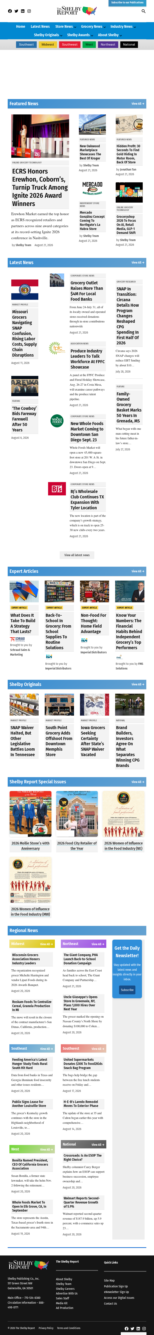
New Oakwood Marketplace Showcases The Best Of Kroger (90, 152)
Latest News (40, 26)
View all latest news (77, 555)
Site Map (109, 1280)
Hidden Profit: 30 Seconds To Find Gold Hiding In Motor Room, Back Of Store (128, 154)
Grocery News (91, 26)
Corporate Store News (82, 275)
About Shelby (108, 35)
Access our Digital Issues (119, 1298)
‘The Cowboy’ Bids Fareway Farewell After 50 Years (24, 419)
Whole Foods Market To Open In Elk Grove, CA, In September (29, 1206)
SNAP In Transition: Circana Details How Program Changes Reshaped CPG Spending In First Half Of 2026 (128, 316)
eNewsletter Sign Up (116, 1292)
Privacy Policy (46, 1328)
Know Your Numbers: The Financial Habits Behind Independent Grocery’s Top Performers (129, 631)
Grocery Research (126, 281)
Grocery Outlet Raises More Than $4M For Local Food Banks (87, 291)
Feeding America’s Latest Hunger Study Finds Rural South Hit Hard (29, 1064)
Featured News (87, 139)
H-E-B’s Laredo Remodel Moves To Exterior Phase (81, 1104)
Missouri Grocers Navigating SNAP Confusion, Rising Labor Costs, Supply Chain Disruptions (24, 333)
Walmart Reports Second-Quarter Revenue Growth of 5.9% (82, 1202)
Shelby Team (23, 245)
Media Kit (61, 1303)
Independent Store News (89, 204)
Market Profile (20, 304)
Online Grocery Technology (27, 162)
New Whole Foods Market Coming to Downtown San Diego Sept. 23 (87, 431)
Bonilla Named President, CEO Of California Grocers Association (30, 1164)
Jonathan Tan (128, 169)
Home (20, 26)
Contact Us (110, 1303)
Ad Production (64, 1308)
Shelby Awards (78, 35)
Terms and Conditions (68, 1328)
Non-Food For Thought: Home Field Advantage (93, 623)
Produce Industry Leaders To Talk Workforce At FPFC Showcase (88, 359)
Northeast (108, 44)
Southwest (70, 44)
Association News (79, 343)
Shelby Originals (46, 35)
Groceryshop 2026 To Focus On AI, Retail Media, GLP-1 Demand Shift (126, 225)
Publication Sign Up (116, 1286)
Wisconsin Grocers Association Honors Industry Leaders (26, 959)
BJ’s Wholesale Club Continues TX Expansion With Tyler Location (87, 499)
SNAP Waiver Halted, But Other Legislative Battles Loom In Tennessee (23, 741)
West (89, 44)
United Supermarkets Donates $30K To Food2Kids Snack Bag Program (83, 1064)
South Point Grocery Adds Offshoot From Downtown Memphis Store (59, 741)
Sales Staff (62, 1298)
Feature (16, 401)
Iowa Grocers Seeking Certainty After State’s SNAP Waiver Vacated (93, 741)
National (129, 44)
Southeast (26, 44)
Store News (64, 26)
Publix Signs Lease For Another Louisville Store (29, 1104)
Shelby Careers (65, 1289)
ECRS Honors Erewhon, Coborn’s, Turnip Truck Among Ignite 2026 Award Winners (40, 187)
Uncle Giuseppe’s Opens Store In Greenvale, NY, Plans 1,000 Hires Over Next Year (80, 1003)
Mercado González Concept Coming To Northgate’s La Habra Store (92, 220)
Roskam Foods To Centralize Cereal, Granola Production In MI (31, 1006)
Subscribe (127, 990)
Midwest (48, 44)
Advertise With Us (67, 1293)
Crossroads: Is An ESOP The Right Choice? (83, 1157)
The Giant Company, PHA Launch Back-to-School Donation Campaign (81, 959)
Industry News (122, 26)
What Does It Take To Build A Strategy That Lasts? (23, 623)
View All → (138, 103)
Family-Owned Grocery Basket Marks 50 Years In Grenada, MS (129, 407)
